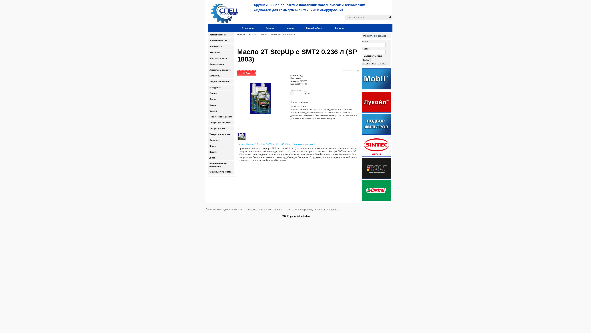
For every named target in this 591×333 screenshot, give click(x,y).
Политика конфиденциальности (224, 209)
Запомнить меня (373, 55)
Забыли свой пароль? (374, 64)
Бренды (270, 28)
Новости (290, 28)
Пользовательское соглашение (264, 209)
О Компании (248, 28)
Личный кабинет (314, 28)
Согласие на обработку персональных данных (313, 209)
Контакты (339, 28)
